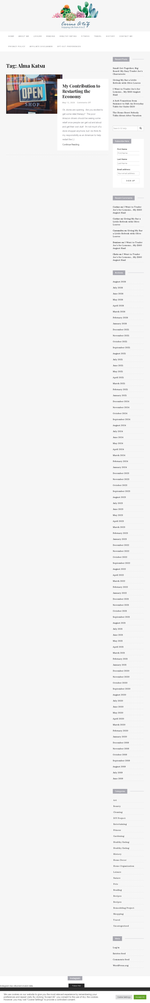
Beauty (117, 806)
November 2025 (121, 335)
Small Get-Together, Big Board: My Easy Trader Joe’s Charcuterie (128, 71)
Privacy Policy (16, 46)
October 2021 (120, 611)
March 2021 (119, 653)
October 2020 (120, 682)
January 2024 (120, 467)
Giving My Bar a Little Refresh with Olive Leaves (127, 221)
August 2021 (119, 623)
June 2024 (118, 437)
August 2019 (119, 766)
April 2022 (118, 575)
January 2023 (120, 539)
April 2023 (118, 521)
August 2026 (119, 281)
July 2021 (117, 629)
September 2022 (121, 563)
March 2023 (119, 527)
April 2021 (118, 647)
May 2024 (118, 443)
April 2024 (118, 449)
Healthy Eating (68, 36)
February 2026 (120, 317)
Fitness (85, 36)
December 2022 (121, 545)
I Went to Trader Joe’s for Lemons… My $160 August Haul (126, 92)
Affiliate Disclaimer (41, 46)
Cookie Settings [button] (124, 997)
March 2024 (119, 455)
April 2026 (118, 305)
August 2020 (119, 694)
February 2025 (120, 389)
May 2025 (118, 371)
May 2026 (118, 299)
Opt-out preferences (69, 46)
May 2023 (118, 515)
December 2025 (121, 329)
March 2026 (119, 311)
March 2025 (119, 383)
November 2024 (121, 407)
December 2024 (121, 401)
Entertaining (120, 824)
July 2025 (118, 359)
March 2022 (119, 581)
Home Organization (123, 866)
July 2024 (118, 431)
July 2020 (118, 700)
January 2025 (120, 395)
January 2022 (120, 593)
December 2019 (121, 742)
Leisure (38, 36)
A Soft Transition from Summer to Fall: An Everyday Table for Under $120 (128, 103)
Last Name (122, 159)
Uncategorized (121, 926)
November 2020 (121, 676)
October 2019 (120, 754)
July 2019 (118, 772)
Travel (98, 36)
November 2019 (121, 748)
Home (11, 36)
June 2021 (118, 635)
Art (115, 800)
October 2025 (120, 341)
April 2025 (118, 377)
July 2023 (118, 503)
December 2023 (121, 473)
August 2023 (119, 497)
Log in (116, 947)
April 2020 (118, 718)
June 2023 (118, 509)
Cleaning (117, 812)
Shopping (118, 914)
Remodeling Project (123, 908)
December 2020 (121, 670)
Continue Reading (70, 144)
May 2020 (118, 712)
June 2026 (118, 293)
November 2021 (121, 605)
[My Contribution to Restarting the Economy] (34, 94)
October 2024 (120, 413)
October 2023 (120, 485)
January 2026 (120, 323)
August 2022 (119, 569)
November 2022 (121, 551)
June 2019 (118, 778)
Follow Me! (76, 986)
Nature (116, 878)
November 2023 (121, 479)
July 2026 (118, 287)
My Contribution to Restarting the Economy (81, 91)
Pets (115, 884)
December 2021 (121, 599)
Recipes (117, 896)
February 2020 (120, 730)
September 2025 (121, 347)
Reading (50, 36)
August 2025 (119, 353)
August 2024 (119, 425)
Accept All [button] (140, 997)
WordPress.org (120, 965)
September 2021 (121, 617)
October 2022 (120, 557)
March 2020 (119, 724)
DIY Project (119, 818)
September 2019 (121, 760)
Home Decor (119, 860)
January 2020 (120, 736)
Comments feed (121, 959)
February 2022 (120, 587)
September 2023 (121, 491)
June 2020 (118, 706)
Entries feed (119, 953)
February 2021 (120, 659)
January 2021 (119, 665)
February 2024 (120, 461)
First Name (122, 149)
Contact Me (126, 36)
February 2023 (120, 533)
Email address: (124, 169)
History (110, 36)
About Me (24, 36)
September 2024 (121, 419)
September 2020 (121, 688)
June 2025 (118, 365)
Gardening (118, 836)
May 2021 (118, 641)
